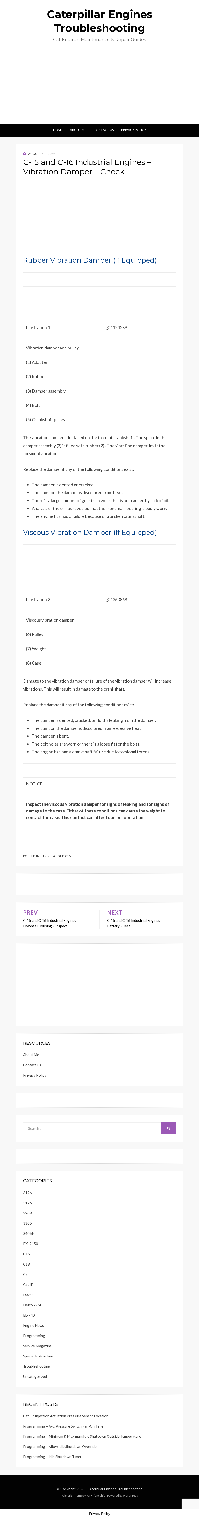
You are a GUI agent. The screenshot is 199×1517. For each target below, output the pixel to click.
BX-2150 (30, 1243)
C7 (25, 1274)
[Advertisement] (99, 87)
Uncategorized (35, 1376)
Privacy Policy (133, 130)
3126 (27, 1192)
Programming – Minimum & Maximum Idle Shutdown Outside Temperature (82, 1436)
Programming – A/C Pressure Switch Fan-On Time (63, 1426)
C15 (43, 856)
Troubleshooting (36, 1366)
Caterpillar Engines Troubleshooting (115, 1489)
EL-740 (29, 1315)
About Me (78, 130)
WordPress (130, 1495)
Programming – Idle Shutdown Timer (52, 1457)
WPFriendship (95, 1495)
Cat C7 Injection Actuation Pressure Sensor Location (65, 1416)
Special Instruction (38, 1356)
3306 (27, 1223)
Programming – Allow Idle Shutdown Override (60, 1446)
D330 (28, 1295)
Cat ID (28, 1284)
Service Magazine (37, 1346)
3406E (28, 1233)
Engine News (33, 1325)
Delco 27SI (32, 1305)
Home (58, 130)
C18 (26, 1264)
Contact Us (104, 130)
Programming (34, 1335)
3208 (27, 1213)
